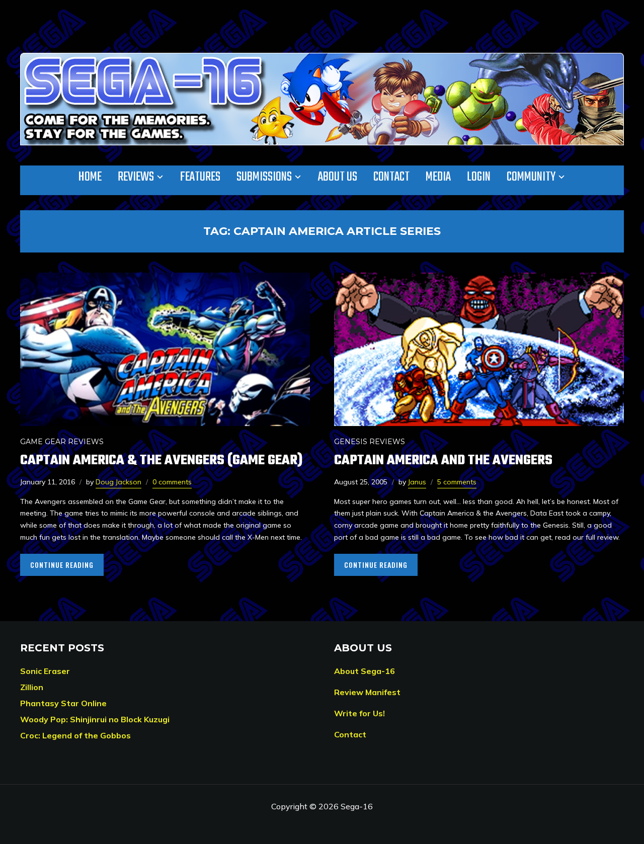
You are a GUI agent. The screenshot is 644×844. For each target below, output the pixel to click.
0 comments (172, 481)
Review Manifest (367, 692)
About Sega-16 (364, 671)
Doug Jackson (118, 481)
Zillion (31, 687)
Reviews (136, 177)
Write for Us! (359, 713)
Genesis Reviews (369, 441)
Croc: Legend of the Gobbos (75, 735)
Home (90, 177)
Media (438, 177)
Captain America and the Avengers (443, 460)
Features (200, 177)
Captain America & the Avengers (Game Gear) (161, 460)
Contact (391, 177)
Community (531, 177)
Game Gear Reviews (62, 441)
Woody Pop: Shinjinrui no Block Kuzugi (95, 719)
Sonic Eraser (45, 671)
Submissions (264, 177)
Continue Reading (62, 564)
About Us (337, 177)
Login (479, 177)
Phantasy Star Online (63, 703)
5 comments (456, 481)
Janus (417, 481)
